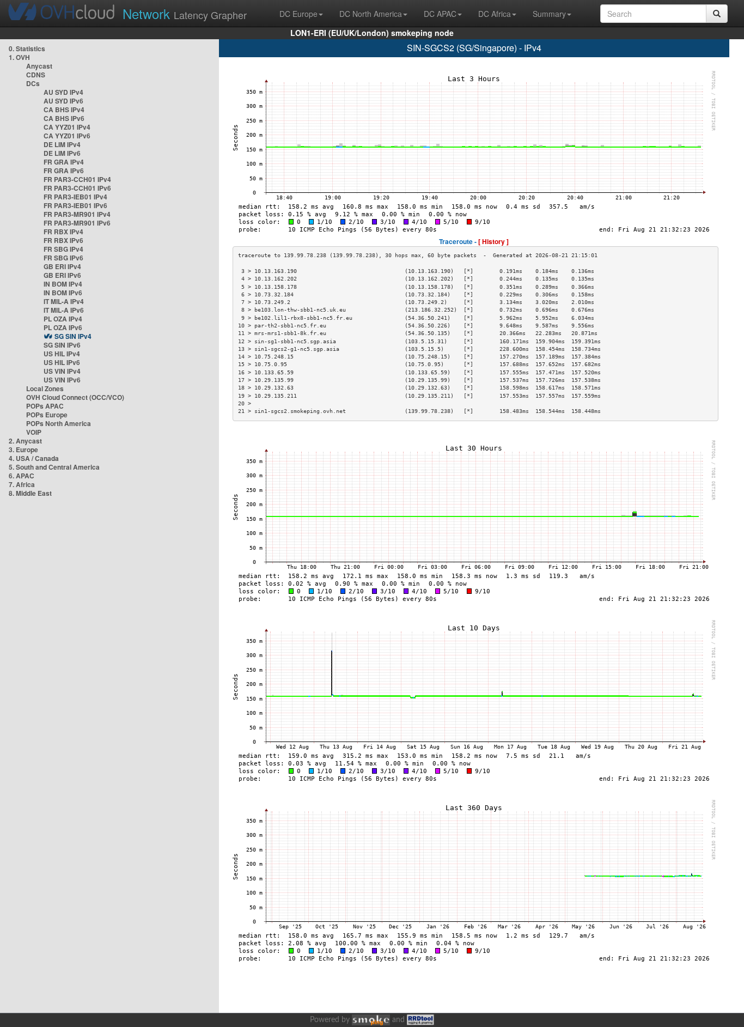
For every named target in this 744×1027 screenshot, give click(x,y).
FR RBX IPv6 (63, 240)
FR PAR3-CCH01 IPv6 (77, 188)
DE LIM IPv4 (62, 144)
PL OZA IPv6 (63, 327)
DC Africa (494, 13)
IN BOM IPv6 (63, 292)
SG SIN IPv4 (73, 336)
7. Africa (22, 484)
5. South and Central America (54, 467)
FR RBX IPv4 (63, 231)
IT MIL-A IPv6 (64, 310)
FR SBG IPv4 (63, 249)
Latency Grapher (185, 13)
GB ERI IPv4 (62, 266)
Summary (549, 13)
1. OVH (19, 57)
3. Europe (23, 449)
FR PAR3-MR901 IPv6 (77, 223)
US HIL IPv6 (62, 362)
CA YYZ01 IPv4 (67, 127)
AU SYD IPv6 (63, 101)
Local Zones (45, 388)
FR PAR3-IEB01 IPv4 (75, 197)
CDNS (35, 75)
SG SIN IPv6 (62, 345)
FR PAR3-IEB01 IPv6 (75, 205)
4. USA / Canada (34, 458)
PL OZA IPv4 (63, 319)
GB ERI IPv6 (62, 275)
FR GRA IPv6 (64, 170)
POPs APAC (45, 406)
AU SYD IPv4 (63, 92)
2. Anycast (25, 441)
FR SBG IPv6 (63, 258)
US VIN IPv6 (62, 380)
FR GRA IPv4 (64, 162)
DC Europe (298, 13)
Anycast (39, 66)
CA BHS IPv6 (64, 118)
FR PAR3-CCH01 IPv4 (77, 179)
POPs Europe (47, 415)
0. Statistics (27, 48)
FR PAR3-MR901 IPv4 (77, 214)
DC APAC (440, 13)
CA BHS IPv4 (64, 109)
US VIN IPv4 (62, 371)
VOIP (33, 432)
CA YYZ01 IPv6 (67, 136)
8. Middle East (30, 493)
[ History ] (493, 241)
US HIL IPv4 (62, 353)
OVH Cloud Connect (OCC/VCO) (75, 397)
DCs (33, 83)
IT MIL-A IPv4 (64, 301)
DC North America (370, 13)
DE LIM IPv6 (62, 153)
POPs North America (58, 423)
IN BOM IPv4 (63, 284)
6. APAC (21, 476)
